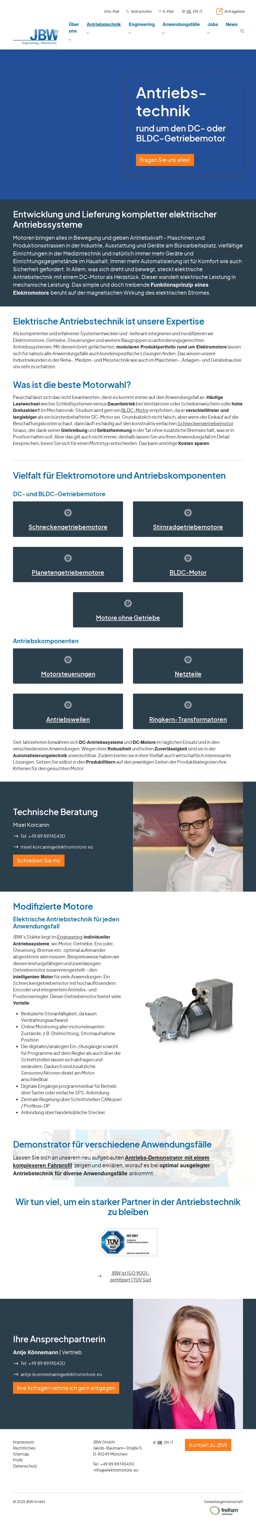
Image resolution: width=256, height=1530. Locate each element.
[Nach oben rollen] (244, 1518)
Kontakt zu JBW (208, 1445)
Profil (17, 1460)
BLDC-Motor (135, 410)
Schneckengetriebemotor (205, 423)
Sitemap (21, 1454)
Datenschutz (25, 1466)
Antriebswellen (68, 719)
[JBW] (35, 37)
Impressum (23, 1442)
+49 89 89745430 (117, 1464)
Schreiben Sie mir (38, 860)
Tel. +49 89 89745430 (42, 836)
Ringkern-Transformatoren (188, 719)
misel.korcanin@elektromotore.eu (56, 847)
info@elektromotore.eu (116, 1470)
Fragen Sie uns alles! (165, 159)
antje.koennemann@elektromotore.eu (61, 1374)
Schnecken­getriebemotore (68, 526)
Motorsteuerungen (68, 673)
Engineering (69, 937)
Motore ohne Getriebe (128, 617)
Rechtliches (24, 1448)
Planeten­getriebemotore (68, 572)
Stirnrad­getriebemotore (188, 526)
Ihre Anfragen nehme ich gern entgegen (66, 1388)
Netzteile (188, 673)
